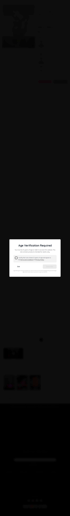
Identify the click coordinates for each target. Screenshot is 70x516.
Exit (18, 266)
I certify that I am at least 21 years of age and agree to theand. (34, 259)
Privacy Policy (40, 260)
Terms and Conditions (26, 260)
